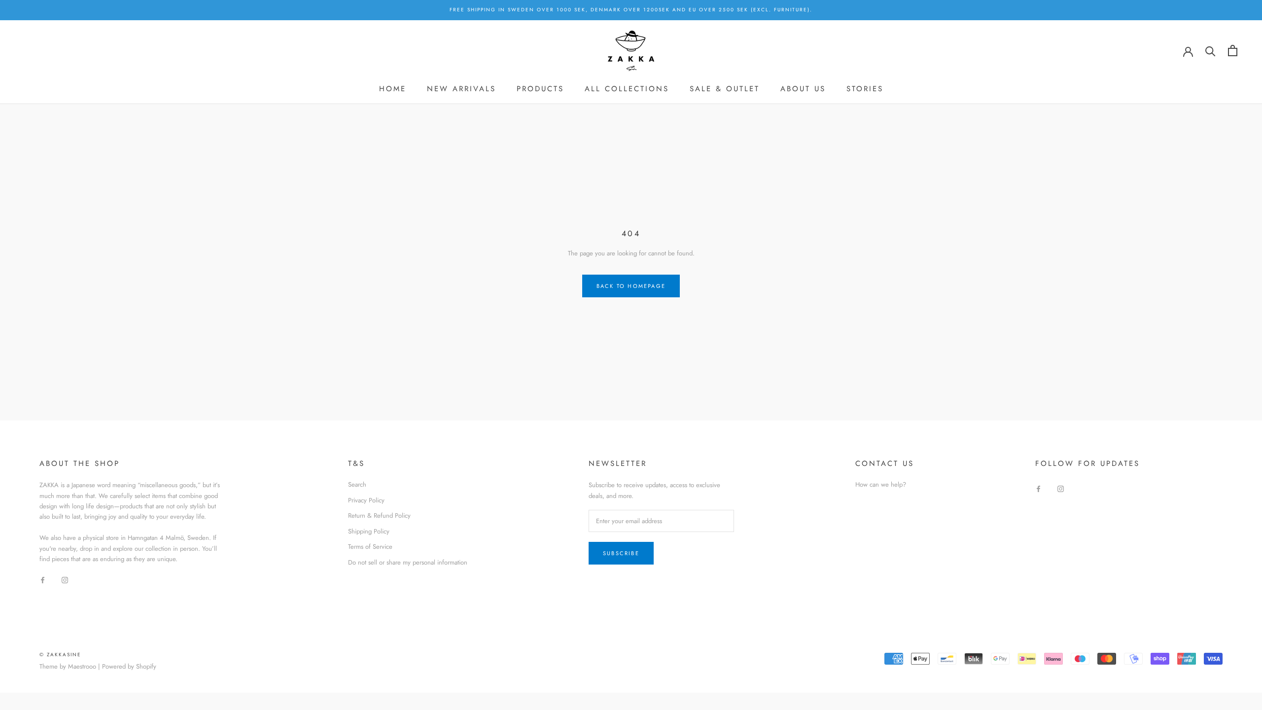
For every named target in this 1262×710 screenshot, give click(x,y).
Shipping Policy (368, 531)
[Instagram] (65, 579)
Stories (864, 88)
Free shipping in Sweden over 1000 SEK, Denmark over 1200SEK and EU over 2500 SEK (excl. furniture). (631, 9)
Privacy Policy (366, 500)
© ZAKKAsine (60, 654)
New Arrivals (461, 88)
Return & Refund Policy (379, 515)
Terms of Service (370, 546)
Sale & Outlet (725, 88)
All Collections (627, 88)
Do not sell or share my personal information (407, 562)
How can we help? (880, 484)
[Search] (1210, 50)
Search (357, 484)
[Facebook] (42, 579)
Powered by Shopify (129, 666)
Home (392, 88)
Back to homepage (631, 286)
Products (540, 88)
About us (803, 88)
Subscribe (621, 553)
